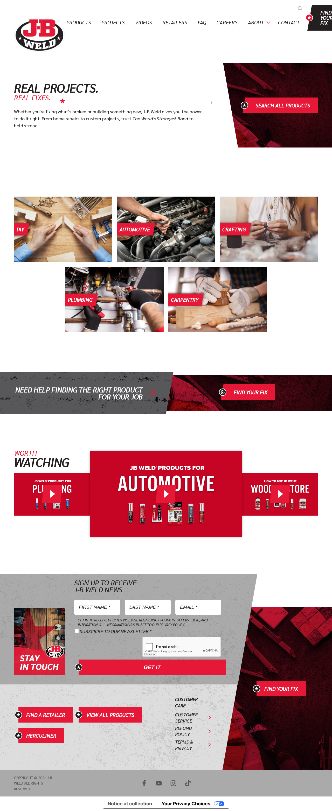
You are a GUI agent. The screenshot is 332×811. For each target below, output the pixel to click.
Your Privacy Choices (186, 803)
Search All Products (282, 105)
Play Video (52, 494)
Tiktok (188, 783)
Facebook (144, 783)
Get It (152, 667)
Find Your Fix (250, 392)
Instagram (173, 783)
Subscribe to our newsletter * (115, 631)
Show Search (300, 8)
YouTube (158, 783)
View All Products (110, 714)
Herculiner (41, 735)
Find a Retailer (45, 714)
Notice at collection (130, 803)
